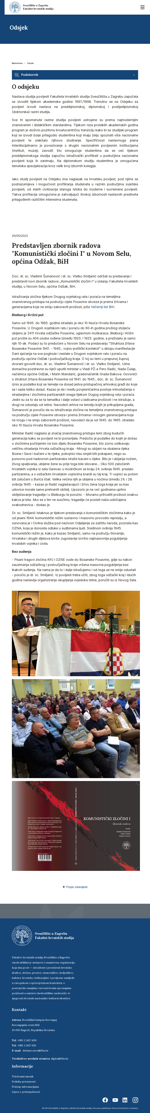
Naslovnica (17, 63)
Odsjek (30, 63)
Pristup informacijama (25, 1086)
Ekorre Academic (130, 1108)
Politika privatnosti (23, 1081)
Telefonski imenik (22, 1076)
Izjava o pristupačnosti (26, 1091)
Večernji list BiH (102, 307)
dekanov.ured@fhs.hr (35, 1050)
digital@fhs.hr (59, 1058)
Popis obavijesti (76, 887)
